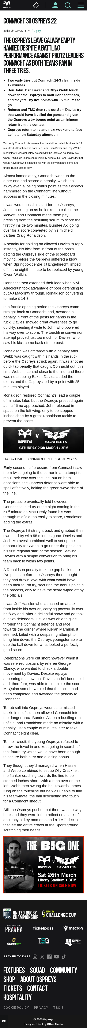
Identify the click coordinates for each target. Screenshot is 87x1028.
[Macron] (73, 928)
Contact (37, 988)
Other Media (55, 1024)
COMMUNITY (63, 970)
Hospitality (17, 997)
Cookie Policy (16, 1007)
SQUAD (37, 970)
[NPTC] (73, 942)
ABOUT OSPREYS (38, 979)
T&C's (58, 1007)
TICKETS (12, 988)
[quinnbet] (13, 942)
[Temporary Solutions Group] (43, 941)
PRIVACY (41, 1007)
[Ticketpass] (43, 928)
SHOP (9, 979)
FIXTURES (14, 970)
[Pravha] (13, 928)
